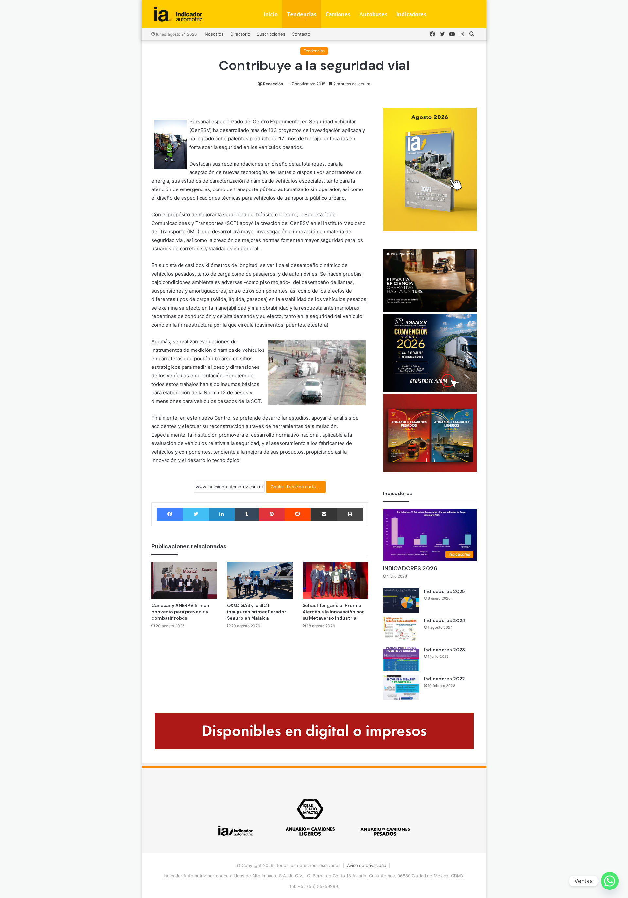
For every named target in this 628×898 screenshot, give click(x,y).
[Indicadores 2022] (401, 687)
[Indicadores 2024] (401, 629)
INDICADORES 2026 (410, 568)
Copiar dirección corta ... (296, 486)
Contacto (301, 34)
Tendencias (301, 14)
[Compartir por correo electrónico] (324, 514)
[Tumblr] (247, 514)
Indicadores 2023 (444, 650)
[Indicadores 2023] (401, 658)
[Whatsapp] (610, 881)
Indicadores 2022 (444, 679)
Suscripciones (271, 34)
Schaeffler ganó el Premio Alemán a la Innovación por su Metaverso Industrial (333, 611)
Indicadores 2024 (444, 620)
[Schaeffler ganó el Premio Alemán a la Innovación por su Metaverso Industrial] (335, 580)
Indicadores (411, 14)
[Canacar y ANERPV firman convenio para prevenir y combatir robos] (184, 580)
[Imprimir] (350, 514)
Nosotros (214, 34)
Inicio (271, 14)
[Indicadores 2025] (401, 600)
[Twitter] (196, 514)
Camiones (337, 14)
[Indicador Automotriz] (178, 14)
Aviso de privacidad (366, 865)
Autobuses (373, 14)
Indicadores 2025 (444, 591)
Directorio (240, 34)
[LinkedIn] (222, 514)
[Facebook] (170, 514)
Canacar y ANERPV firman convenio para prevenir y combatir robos (180, 611)
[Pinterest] (271, 514)
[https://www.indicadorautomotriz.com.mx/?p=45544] (430, 229)
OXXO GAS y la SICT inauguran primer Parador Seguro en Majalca (256, 611)
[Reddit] (298, 514)
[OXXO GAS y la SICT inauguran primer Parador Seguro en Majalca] (260, 580)
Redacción (273, 83)
